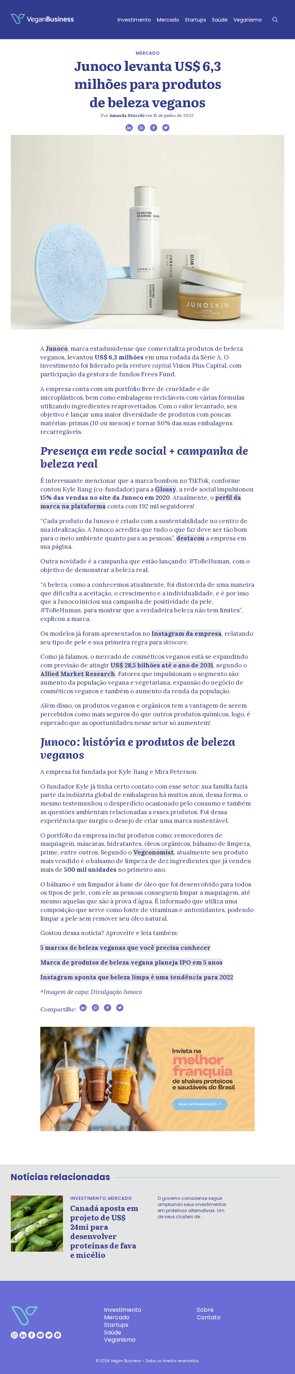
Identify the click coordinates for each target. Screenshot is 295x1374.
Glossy (165, 489)
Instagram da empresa (186, 634)
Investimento (134, 19)
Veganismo (247, 19)
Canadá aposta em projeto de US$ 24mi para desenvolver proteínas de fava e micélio (104, 1231)
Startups (195, 19)
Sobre (205, 1310)
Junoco (57, 349)
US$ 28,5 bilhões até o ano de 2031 (161, 665)
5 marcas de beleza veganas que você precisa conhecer (125, 948)
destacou (190, 538)
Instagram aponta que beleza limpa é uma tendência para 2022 (136, 977)
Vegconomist (153, 852)
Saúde (220, 19)
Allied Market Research (77, 674)
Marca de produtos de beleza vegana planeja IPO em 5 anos (131, 962)
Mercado (168, 19)
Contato (209, 1317)
